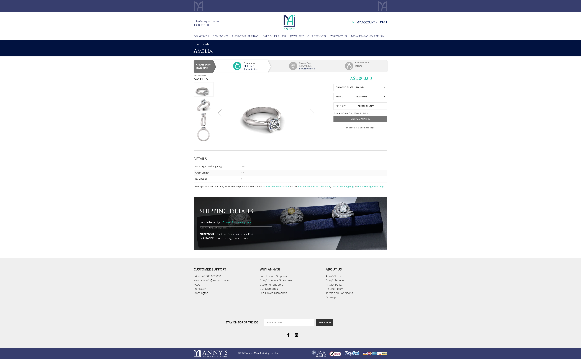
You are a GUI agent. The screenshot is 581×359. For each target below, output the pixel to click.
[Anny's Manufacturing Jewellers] (289, 22)
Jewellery (297, 36)
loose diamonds (306, 186)
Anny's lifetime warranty (276, 186)
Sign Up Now (325, 322)
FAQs (197, 284)
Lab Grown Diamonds (273, 293)
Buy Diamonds (269, 288)
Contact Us (338, 36)
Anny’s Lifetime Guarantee (276, 280)
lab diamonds (323, 186)
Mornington (201, 293)
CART (383, 22)
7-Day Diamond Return (367, 36)
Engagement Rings (245, 36)
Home (196, 44)
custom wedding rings (343, 186)
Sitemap (331, 297)
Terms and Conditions (339, 293)
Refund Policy (334, 288)
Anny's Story (333, 276)
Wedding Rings (274, 36)
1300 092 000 (202, 25)
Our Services (316, 36)
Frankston (200, 288)
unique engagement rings (370, 186)
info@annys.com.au (206, 21)
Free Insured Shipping (273, 276)
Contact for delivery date (236, 222)
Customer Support (271, 284)
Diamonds (201, 36)
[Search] (353, 22)
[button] (220, 113)
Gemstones (220, 36)
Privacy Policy (334, 284)
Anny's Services (335, 280)
